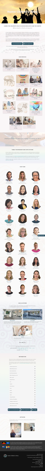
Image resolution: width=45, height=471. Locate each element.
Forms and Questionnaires (17, 43)
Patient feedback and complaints (14, 403)
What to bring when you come (14, 375)
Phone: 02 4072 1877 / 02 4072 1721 (38, 459)
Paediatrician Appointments (13, 366)
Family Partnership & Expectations (19, 156)
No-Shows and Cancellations (13, 399)
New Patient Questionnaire (13, 373)
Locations (33, 2)
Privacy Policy (41, 464)
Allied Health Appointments (13, 368)
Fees (10, 381)
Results (11, 390)
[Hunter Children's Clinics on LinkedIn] (42, 463)
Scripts (11, 394)
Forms (43, 2)
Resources (29, 2)
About (23, 2)
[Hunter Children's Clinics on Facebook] (40, 463)
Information (37, 2)
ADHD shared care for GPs (13, 405)
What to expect (12, 377)
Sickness (11, 392)
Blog (40, 2)
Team (26, 2)
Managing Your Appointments (14, 401)
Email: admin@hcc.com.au (39, 461)
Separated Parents (12, 379)
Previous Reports (12, 386)
